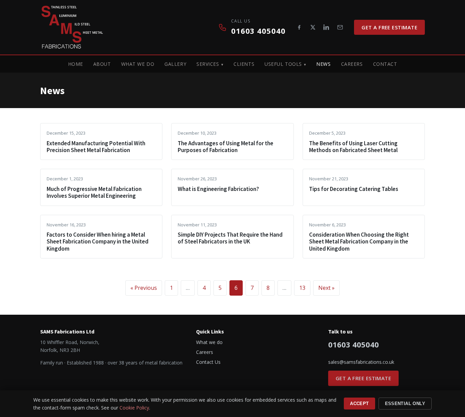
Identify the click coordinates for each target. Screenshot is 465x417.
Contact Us (208, 362)
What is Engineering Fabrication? (218, 189)
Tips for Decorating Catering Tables (353, 189)
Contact (385, 64)
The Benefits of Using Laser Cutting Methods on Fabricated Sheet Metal (353, 146)
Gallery (175, 64)
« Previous (143, 288)
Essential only (405, 403)
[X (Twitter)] (312, 27)
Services (207, 64)
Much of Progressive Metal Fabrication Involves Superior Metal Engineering (94, 192)
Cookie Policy (134, 407)
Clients (244, 64)
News (323, 64)
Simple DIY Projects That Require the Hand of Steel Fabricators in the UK (230, 238)
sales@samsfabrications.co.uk (361, 362)
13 (302, 288)
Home (75, 64)
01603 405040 (258, 31)
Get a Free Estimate (389, 27)
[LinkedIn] (326, 27)
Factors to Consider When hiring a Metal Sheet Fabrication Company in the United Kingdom (97, 241)
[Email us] (340, 27)
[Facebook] (299, 27)
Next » (326, 288)
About (102, 64)
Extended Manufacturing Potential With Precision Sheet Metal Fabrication (96, 146)
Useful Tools (283, 64)
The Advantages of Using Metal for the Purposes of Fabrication (225, 146)
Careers (352, 64)
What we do (138, 64)
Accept (359, 403)
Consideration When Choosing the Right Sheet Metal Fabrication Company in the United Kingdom (359, 241)
